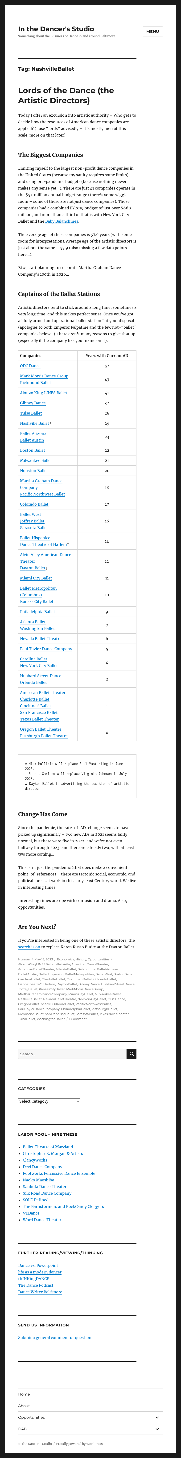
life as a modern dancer (40, 1272)
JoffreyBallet (27, 989)
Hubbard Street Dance (40, 675)
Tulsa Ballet (31, 413)
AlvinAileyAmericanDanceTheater (82, 964)
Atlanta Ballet (33, 621)
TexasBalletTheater (114, 1014)
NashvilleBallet (30, 999)
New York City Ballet (39, 665)
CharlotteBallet (53, 979)
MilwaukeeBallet (108, 994)
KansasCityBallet (52, 989)
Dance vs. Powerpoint (38, 1265)
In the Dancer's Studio (56, 29)
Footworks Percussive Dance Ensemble (59, 1173)
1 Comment (78, 1019)
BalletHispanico (51, 974)
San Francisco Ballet (39, 712)
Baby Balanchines (61, 221)
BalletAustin (27, 974)
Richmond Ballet (35, 382)
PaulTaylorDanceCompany (39, 1009)
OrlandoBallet (63, 1004)
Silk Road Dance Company (47, 1193)
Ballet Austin (32, 440)
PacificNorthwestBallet (93, 1004)
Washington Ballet (37, 628)
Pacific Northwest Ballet (42, 494)
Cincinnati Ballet (35, 705)
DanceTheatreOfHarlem (36, 984)
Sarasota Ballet (34, 527)
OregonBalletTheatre (34, 1004)
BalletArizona (107, 969)
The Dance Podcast (35, 1285)
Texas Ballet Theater (39, 719)
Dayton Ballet (32, 568)
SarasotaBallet (87, 1014)
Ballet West (30, 514)
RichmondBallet (31, 1014)
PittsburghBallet (104, 1009)
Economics (65, 959)
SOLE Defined (36, 1199)
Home (24, 1394)
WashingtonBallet (51, 1019)
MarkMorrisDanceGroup (84, 989)
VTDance (31, 1213)
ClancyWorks (35, 1160)
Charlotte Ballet (34, 699)
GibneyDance (89, 984)
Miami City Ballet (36, 578)
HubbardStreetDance (118, 984)
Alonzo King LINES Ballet (43, 392)
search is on (29, 947)
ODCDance (116, 999)
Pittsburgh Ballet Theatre (44, 735)
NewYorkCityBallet (92, 999)
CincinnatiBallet (79, 979)
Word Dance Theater (42, 1219)
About (24, 1406)
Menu (152, 31)
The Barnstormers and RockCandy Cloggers (63, 1206)
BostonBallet (124, 974)
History (80, 959)
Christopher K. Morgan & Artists (53, 1153)
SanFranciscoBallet (59, 1014)
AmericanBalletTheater (36, 969)
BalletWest (103, 974)
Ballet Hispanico (35, 537)
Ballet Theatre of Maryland (48, 1146)
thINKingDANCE (33, 1278)
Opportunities (98, 959)
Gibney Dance (33, 403)
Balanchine (86, 969)
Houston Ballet (34, 470)
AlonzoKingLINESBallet (36, 964)
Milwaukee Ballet (36, 460)
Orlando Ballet (33, 682)
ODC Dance (30, 365)
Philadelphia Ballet (37, 611)
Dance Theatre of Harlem (43, 544)
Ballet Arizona (33, 433)
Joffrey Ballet (32, 521)
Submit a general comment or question (54, 1337)
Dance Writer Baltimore (40, 1292)
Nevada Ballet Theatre (41, 638)
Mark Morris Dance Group (44, 376)
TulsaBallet (26, 1019)
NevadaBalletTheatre (59, 999)
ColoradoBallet (104, 979)
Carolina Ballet (33, 659)
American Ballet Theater (43, 692)
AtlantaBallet (66, 969)
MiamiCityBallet (80, 994)
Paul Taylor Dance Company (46, 648)
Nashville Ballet (34, 423)
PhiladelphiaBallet (75, 1009)
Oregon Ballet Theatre (41, 729)
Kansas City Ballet (36, 601)
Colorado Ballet (34, 504)
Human (24, 959)
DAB (22, 1429)
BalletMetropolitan (79, 974)
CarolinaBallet (29, 979)
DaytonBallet (67, 984)
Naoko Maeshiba (38, 1180)
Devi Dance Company (42, 1166)
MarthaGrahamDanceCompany (42, 994)
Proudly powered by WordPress (79, 1444)
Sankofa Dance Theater (44, 1186)
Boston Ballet (32, 450)
